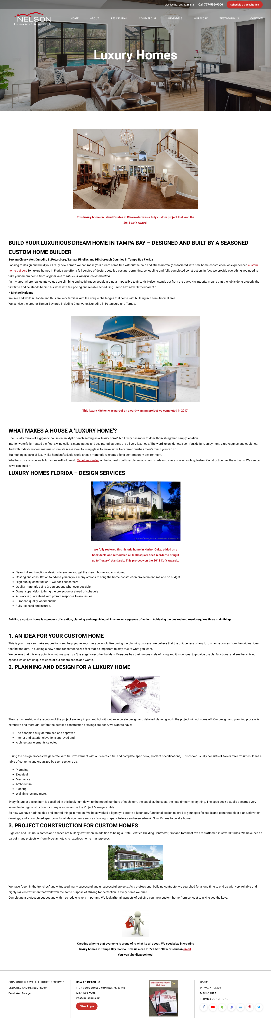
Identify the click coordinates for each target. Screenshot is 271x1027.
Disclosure (208, 993)
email (187, 949)
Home (75, 18)
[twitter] (259, 1007)
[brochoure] (163, 999)
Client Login (87, 1006)
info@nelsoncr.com (88, 998)
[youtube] (213, 1007)
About (94, 18)
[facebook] (203, 1007)
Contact (256, 18)
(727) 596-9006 (85, 993)
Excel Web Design (19, 993)
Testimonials (229, 18)
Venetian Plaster (88, 460)
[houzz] (222, 1007)
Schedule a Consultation (244, 5)
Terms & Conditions (214, 999)
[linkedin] (240, 1007)
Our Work (201, 18)
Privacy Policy (210, 988)
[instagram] (231, 1007)
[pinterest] (249, 1007)
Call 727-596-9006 (210, 4)
